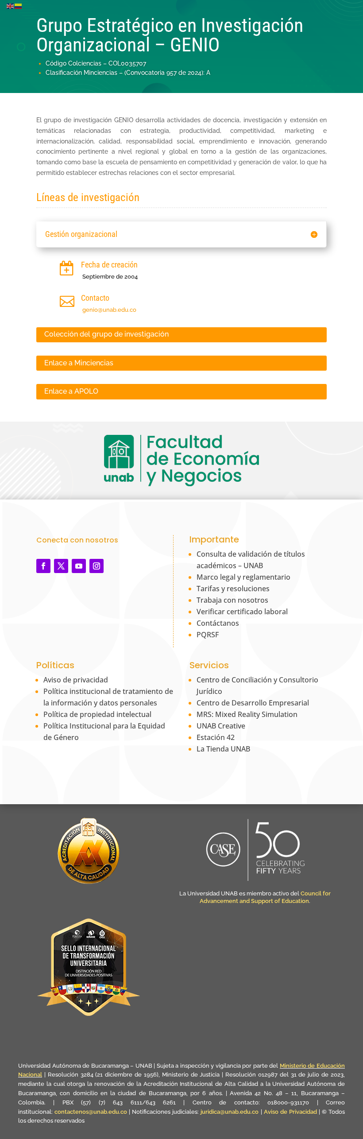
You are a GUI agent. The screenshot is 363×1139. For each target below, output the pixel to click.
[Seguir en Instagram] (96, 566)
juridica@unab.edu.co (230, 1111)
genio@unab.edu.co (109, 309)
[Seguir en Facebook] (43, 566)
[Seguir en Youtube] (79, 566)
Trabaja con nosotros (232, 600)
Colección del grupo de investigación (106, 334)
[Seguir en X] (61, 566)
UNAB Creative (221, 726)
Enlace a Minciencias (78, 363)
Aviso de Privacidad (291, 1111)
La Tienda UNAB (223, 749)
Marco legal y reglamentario (243, 577)
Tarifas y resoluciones (233, 588)
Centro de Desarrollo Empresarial (253, 703)
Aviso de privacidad (75, 680)
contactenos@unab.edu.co (90, 1111)
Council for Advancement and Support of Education (265, 897)
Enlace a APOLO (71, 391)
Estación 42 (216, 737)
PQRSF (208, 634)
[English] (11, 5)
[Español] (19, 5)
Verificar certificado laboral (242, 611)
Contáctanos (218, 623)
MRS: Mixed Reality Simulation (247, 714)
